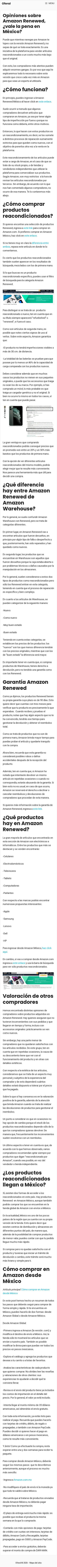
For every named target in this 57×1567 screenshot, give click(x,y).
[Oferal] (6, 3)
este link (28, 228)
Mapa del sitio (36, 1563)
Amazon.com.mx (23, 1479)
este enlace (45, 101)
